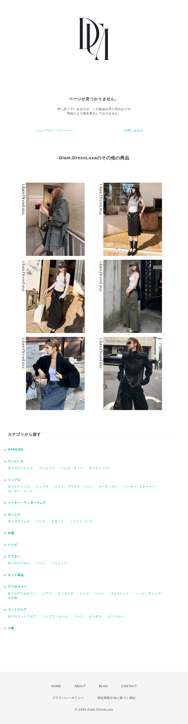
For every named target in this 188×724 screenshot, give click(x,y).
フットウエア (17, 609)
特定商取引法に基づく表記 (116, 698)
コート (41, 563)
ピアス (47, 593)
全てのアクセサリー (22, 593)
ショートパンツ (81, 521)
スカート (57, 521)
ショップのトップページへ (54, 130)
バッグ (12, 544)
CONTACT (129, 686)
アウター (14, 556)
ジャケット (59, 563)
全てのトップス (19, 486)
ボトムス (14, 514)
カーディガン (108, 486)
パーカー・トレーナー (139, 486)
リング (84, 593)
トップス (14, 480)
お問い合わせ (133, 130)
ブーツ (78, 616)
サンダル (95, 616)
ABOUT (80, 686)
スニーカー (116, 616)
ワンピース (16, 461)
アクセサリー (17, 586)
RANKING (16, 449)
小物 (11, 628)
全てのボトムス (19, 521)
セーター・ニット (20, 491)
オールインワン (100, 468)
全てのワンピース (20, 468)
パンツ (41, 521)
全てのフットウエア (22, 616)
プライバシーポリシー (68, 698)
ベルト (100, 593)
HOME (56, 686)
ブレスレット (119, 593)
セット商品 (16, 575)
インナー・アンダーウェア (27, 502)
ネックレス (66, 593)
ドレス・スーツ (72, 468)
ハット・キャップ (148, 593)
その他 (12, 598)
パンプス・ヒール (55, 616)
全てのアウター (19, 563)
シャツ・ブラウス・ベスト (74, 486)
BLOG (103, 686)
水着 (11, 533)
